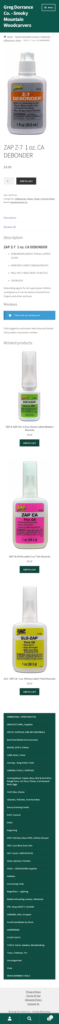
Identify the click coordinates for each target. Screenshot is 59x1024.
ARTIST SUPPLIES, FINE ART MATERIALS (26, 732)
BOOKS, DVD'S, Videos (18, 747)
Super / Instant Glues (44, 198)
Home (10, 36)
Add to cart (26, 181)
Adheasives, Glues (12, 40)
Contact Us (33, 1003)
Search (29, 1018)
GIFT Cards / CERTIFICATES (20, 853)
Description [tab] (10, 217)
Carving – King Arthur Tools (20, 762)
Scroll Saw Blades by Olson (20, 922)
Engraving (12, 830)
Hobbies (11, 876)
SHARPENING (13, 929)
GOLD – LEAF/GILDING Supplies (22, 868)
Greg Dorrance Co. (19, 202)
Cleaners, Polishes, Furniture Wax (23, 799)
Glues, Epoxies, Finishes (19, 860)
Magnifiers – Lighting (17, 891)
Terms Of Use (33, 995)
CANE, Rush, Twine (16, 755)
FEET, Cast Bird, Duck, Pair (19, 845)
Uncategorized (14, 960)
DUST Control (13, 815)
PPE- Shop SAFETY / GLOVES (20, 906)
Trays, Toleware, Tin (17, 952)
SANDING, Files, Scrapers (19, 914)
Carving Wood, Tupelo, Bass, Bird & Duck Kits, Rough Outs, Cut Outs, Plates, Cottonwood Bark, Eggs (29, 781)
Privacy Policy (33, 991)
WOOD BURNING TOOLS (18, 975)
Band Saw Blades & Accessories (22, 739)
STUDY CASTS (14, 937)
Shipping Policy (33, 999)
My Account (10, 1018)
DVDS (9, 822)
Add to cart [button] (29, 442)
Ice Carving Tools (15, 883)
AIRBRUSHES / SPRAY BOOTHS (21, 716)
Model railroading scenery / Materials (32, 36)
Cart (45, 1016)
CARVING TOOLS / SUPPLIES (20, 770)
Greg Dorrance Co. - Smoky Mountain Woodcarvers (18, 16)
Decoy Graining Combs (18, 807)
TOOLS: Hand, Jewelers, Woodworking (25, 945)
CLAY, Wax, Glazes (16, 792)
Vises (9, 968)
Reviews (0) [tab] (10, 226)
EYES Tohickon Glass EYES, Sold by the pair (28, 837)
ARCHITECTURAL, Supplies (20, 724)
